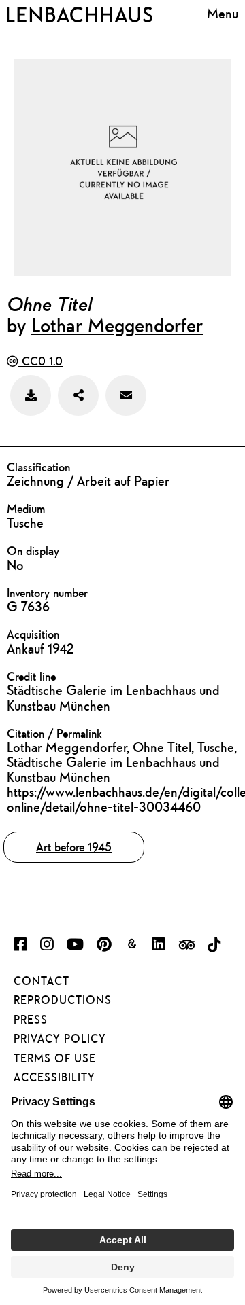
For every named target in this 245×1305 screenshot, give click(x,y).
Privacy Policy (60, 1039)
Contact (41, 981)
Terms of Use (55, 1058)
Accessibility (54, 1077)
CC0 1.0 (40, 361)
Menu (222, 13)
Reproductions (63, 1000)
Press (31, 1020)
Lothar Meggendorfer (117, 324)
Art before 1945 (74, 847)
